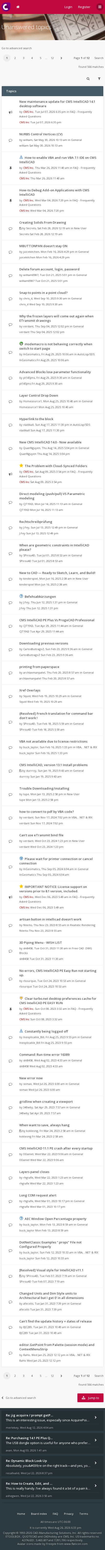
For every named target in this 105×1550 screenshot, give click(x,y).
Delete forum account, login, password (49, 269)
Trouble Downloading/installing (44, 788)
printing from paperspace (39, 667)
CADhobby (50, 1536)
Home (21, 1514)
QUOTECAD (30, 1536)
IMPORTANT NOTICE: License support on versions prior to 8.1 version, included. (53, 888)
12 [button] (52, 58)
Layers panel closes (34, 1172)
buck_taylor (30, 747)
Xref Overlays (29, 690)
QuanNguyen (31, 448)
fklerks (27, 925)
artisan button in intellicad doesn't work (50, 919)
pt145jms (29, 377)
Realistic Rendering (82, 925)
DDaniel (28, 1154)
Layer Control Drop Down (38, 395)
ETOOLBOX (13, 1536)
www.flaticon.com (76, 1544)
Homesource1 (32, 401)
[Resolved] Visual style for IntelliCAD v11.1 (51, 1270)
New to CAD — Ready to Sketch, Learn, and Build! (57, 573)
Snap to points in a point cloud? (43, 292)
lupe (26, 794)
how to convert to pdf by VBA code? (46, 811)
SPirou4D (29, 555)
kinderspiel (30, 578)
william (27, 140)
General (76, 140)
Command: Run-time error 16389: (44, 1054)
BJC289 (27, 1327)
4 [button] (32, 58)
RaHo (26, 1355)
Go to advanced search (16, 48)
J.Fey (26, 527)
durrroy (31, 770)
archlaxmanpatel (34, 672)
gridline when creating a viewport (46, 1101)
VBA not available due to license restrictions (53, 741)
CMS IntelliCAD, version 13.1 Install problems (53, 765)
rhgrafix (28, 1177)
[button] (61, 58)
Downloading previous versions (43, 643)
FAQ (55, 1514)
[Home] (5, 6)
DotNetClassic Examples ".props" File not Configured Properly (50, 1244)
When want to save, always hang (44, 1125)
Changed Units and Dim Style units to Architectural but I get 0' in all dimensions (51, 1295)
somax (27, 1084)
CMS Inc (28, 112)
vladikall (28, 424)
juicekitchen (31, 251)
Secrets (31, 228)
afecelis (28, 1303)
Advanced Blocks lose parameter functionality (55, 372)
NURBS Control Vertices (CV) (41, 134)
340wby (28, 1107)
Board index (39, 1514)
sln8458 (28, 948)
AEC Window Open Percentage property (55, 1219)
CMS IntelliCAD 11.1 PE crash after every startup (56, 1148)
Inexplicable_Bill (33, 1037)
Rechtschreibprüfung (35, 521)
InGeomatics (31, 354)
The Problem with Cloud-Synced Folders (56, 466)
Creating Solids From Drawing (42, 222)
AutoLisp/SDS (85, 354)
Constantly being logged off (46, 1031)
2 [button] (15, 58)
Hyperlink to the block (36, 419)
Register (84, 7)
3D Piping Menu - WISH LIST (40, 942)
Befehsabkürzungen (40, 596)
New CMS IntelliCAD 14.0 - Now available (50, 442)
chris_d (27, 298)
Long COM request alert (37, 1195)
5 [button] (40, 58)
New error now (31, 1078)
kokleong (32, 1131)
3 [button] (23, 58)
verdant (28, 326)
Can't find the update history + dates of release (55, 1321)
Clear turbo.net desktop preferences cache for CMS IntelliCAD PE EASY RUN (57, 1000)
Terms (83, 1514)
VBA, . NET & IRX (86, 747)
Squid (27, 696)
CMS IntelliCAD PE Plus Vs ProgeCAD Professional (56, 620)
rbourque (29, 981)
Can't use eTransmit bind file (41, 835)
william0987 (30, 275)
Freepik (51, 1544)
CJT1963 (28, 504)
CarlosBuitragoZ (33, 649)
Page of (81, 58)
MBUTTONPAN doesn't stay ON (43, 246)
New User (80, 228)
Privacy (69, 1514)
